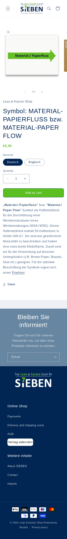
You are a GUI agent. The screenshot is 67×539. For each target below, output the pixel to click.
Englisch (35, 162)
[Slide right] (42, 92)
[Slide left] (25, 92)
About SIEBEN (17, 466)
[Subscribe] (55, 357)
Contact (12, 474)
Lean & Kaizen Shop (31, 523)
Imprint (12, 483)
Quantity (8, 170)
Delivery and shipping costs (25, 425)
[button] (8, 8)
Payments (14, 416)
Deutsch (13, 162)
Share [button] (11, 284)
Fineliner (18, 272)
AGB (10, 434)
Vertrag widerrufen (20, 442)
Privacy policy (40, 527)
